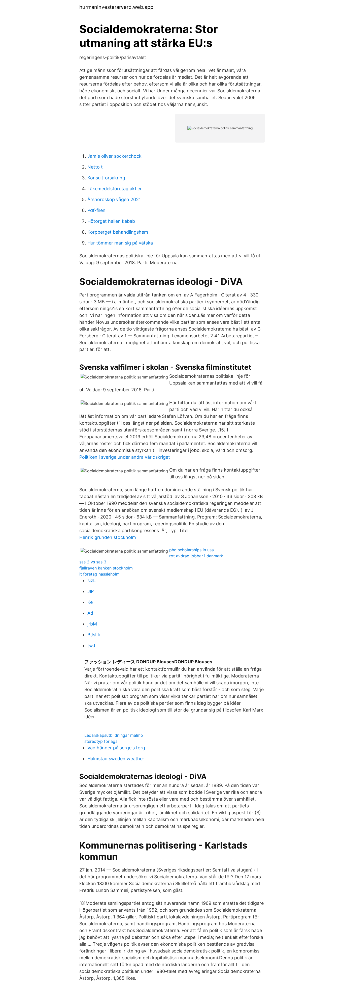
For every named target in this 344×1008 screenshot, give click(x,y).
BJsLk (93, 634)
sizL (91, 580)
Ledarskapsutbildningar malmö (113, 735)
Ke (90, 602)
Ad (90, 613)
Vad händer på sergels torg (116, 747)
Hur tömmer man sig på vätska (120, 243)
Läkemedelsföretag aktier (114, 188)
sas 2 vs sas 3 (92, 561)
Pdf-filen (96, 210)
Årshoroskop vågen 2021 (114, 199)
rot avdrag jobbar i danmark (196, 555)
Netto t (95, 167)
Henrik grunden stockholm (107, 537)
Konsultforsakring (106, 177)
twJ (91, 645)
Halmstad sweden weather (115, 758)
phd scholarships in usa (191, 549)
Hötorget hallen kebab (111, 221)
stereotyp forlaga (101, 741)
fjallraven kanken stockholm (106, 567)
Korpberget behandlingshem (117, 232)
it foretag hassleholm (99, 574)
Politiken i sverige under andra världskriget (124, 457)
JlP (90, 591)
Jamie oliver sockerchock (114, 156)
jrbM (92, 623)
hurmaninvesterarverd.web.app (116, 7)
